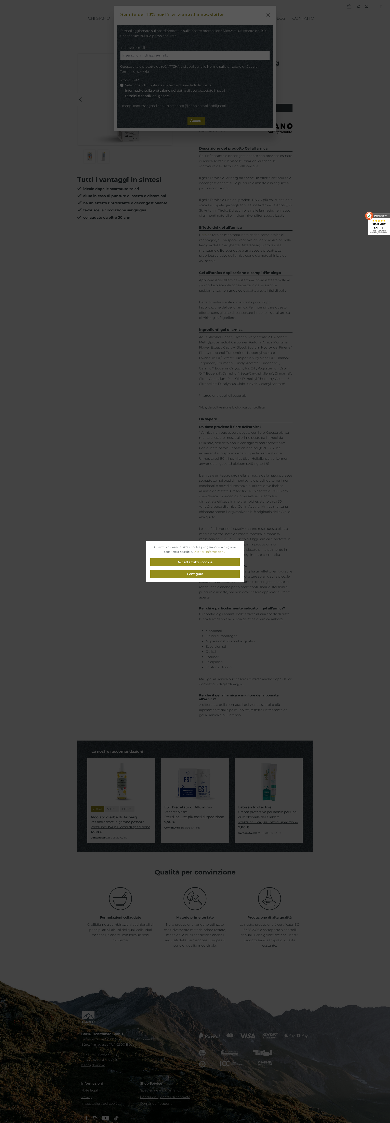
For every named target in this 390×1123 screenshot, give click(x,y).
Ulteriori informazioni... (210, 552)
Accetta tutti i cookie (195, 562)
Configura (195, 574)
